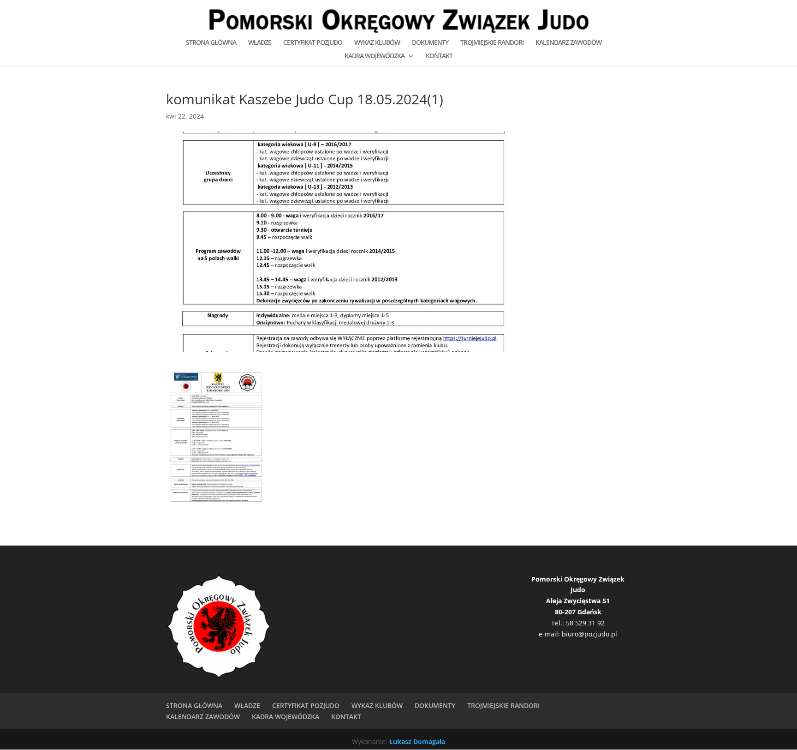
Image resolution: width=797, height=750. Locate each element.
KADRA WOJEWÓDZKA (374, 56)
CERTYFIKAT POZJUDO (312, 43)
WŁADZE (259, 43)
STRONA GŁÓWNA (211, 43)
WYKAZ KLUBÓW (377, 43)
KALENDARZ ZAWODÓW (568, 43)
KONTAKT (439, 56)
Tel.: (558, 622)
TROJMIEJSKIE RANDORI (491, 43)
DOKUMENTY (430, 43)
